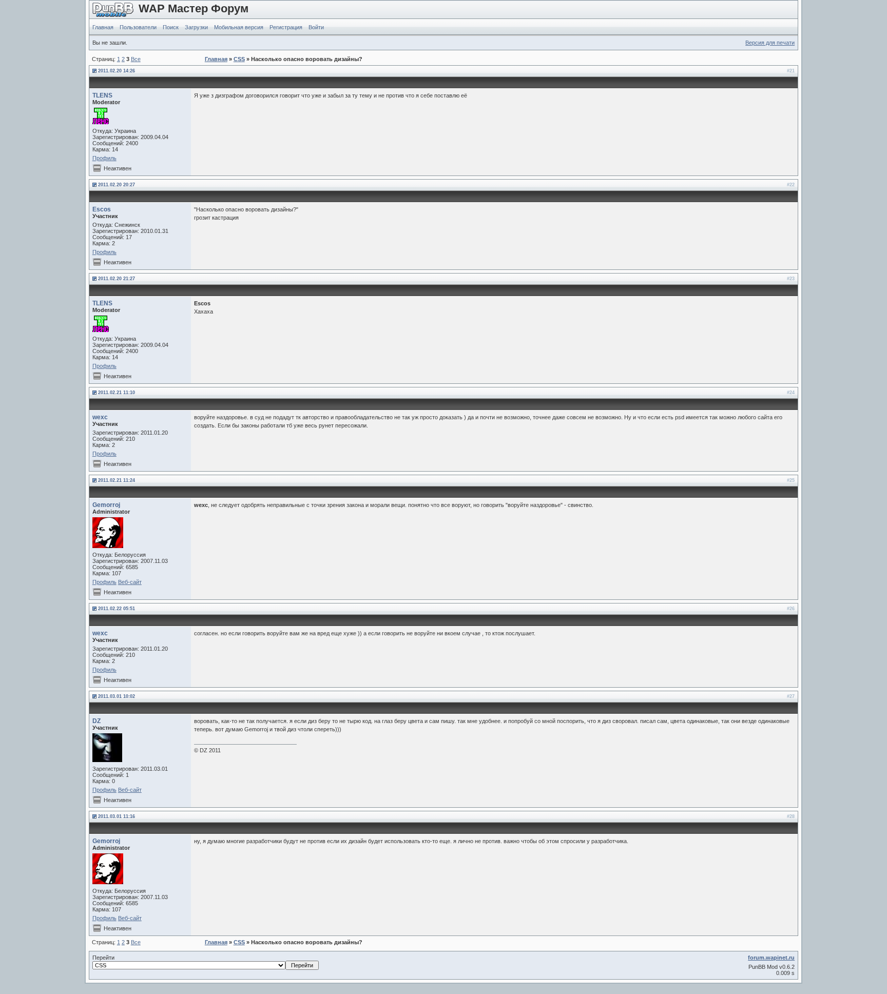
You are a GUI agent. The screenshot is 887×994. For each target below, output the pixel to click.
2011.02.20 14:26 (116, 70)
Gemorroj (106, 505)
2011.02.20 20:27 (116, 184)
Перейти (103, 957)
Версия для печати (770, 43)
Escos (101, 209)
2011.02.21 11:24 (116, 480)
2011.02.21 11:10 (116, 392)
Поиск (171, 27)
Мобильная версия (238, 27)
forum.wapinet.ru (771, 957)
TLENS (102, 95)
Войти (316, 27)
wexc (100, 417)
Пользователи (138, 27)
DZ (96, 721)
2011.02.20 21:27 (116, 278)
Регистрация (285, 27)
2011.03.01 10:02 (116, 696)
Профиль (104, 158)
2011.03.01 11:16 (116, 816)
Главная (102, 27)
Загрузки (196, 27)
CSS (239, 59)
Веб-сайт (130, 582)
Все (136, 59)
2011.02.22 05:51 (116, 608)
